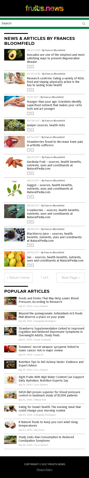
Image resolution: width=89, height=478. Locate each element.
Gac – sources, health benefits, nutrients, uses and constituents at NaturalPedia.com (55, 259)
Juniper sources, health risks (46, 125)
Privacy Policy (44, 469)
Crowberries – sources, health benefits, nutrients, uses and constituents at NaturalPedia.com (53, 213)
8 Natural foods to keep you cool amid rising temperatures (48, 423)
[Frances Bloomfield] (44, 12)
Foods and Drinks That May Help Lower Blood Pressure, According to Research (49, 300)
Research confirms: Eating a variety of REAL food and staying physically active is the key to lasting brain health (55, 82)
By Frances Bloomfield (53, 50)
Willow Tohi (40, 399)
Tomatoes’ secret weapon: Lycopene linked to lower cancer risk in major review (49, 348)
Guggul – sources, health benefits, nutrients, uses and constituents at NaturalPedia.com (50, 188)
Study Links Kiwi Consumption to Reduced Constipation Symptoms (46, 438)
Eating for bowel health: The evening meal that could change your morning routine (50, 408)
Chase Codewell (42, 339)
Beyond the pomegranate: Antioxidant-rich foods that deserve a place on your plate (51, 315)
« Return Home (18, 277)
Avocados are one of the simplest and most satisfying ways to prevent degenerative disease (55, 58)
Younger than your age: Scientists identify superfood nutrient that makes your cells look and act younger (54, 105)
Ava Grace (39, 430)
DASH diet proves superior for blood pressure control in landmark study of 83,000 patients (49, 393)
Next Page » (71, 277)
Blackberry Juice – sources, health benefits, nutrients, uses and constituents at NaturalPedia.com (54, 237)
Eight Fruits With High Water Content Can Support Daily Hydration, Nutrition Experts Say (51, 378)
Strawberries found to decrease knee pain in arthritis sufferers (55, 143)
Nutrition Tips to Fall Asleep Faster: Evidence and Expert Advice (51, 363)
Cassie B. (38, 354)
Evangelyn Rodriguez (45, 321)
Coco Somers (41, 306)
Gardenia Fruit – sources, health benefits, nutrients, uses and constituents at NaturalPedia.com (54, 165)
